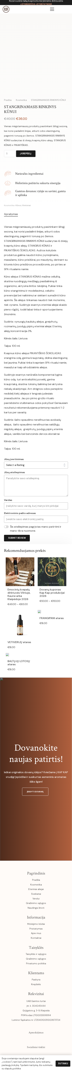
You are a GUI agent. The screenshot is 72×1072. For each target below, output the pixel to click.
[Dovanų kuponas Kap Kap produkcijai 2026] (52, 559)
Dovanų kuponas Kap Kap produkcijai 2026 (52, 593)
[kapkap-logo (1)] (6, 9)
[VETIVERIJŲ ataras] (20, 612)
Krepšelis (36, 984)
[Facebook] (21, 1054)
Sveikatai (36, 893)
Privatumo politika (36, 963)
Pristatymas (36, 928)
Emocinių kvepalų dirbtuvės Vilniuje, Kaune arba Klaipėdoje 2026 (19, 594)
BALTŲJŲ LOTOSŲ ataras (19, 662)
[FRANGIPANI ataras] (39, 612)
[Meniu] (52, 9)
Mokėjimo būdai (36, 923)
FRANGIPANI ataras (52, 618)
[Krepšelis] (60, 9)
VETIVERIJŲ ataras (19, 642)
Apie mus (36, 933)
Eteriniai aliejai (36, 889)
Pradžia (8, 100)
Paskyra (36, 979)
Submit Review (17, 538)
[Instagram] (28, 1054)
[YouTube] (36, 1054)
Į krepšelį (25, 153)
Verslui (36, 898)
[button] (67, 9)
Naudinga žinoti (36, 907)
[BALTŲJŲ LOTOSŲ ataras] (7, 655)
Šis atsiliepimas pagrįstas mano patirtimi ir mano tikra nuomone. (35, 528)
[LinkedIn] (43, 1054)
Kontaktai (36, 937)
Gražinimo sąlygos (36, 903)
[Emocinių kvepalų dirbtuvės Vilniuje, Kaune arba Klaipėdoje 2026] (20, 559)
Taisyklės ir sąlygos (36, 954)
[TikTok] (50, 1054)
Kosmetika (21, 100)
